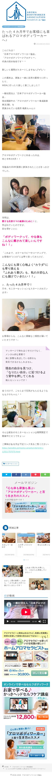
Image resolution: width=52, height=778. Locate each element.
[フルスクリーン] (44, 621)
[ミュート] (39, 621)
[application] (26, 612)
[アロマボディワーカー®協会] (26, 19)
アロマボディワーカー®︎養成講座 (13, 26)
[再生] (7, 621)
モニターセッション (11, 464)
